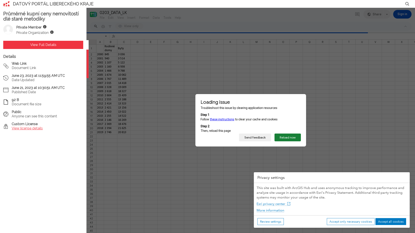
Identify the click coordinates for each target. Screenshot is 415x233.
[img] (45, 27)
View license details (27, 128)
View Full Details (43, 45)
